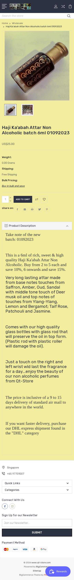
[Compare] (63, 8)
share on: (8, 208)
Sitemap (37, 571)
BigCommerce (43, 566)
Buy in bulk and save (13, 186)
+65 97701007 (15, 473)
